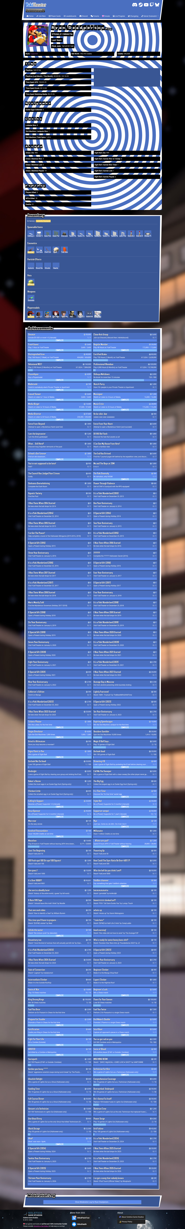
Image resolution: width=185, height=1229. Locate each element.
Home (30, 16)
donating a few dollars (41, 1226)
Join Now (42, 16)
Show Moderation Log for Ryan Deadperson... (92, 1202)
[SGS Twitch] (152, 4)
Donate (107, 16)
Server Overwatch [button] (150, 16)
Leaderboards (70, 16)
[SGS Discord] (135, 4)
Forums (96, 16)
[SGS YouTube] (147, 4)
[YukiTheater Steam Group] (141, 4)
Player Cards (56, 16)
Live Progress (119, 16)
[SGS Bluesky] (157, 4)
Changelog (134, 16)
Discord (84, 16)
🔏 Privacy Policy (125, 1222)
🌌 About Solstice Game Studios (131, 1217)
